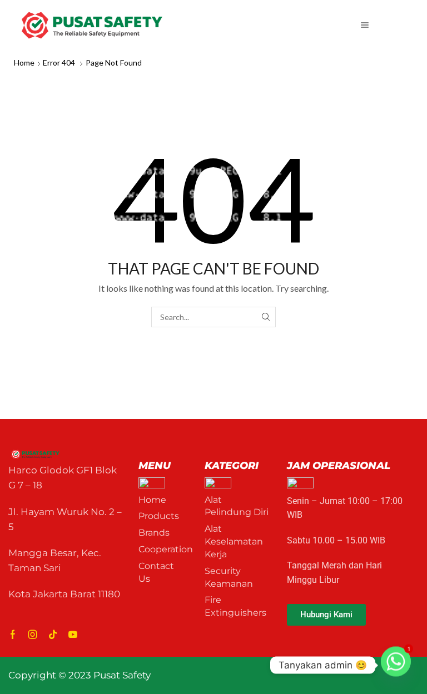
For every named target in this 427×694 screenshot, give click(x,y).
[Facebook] (12, 634)
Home (24, 62)
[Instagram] (32, 634)
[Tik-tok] (52, 634)
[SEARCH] (265, 317)
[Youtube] (72, 634)
